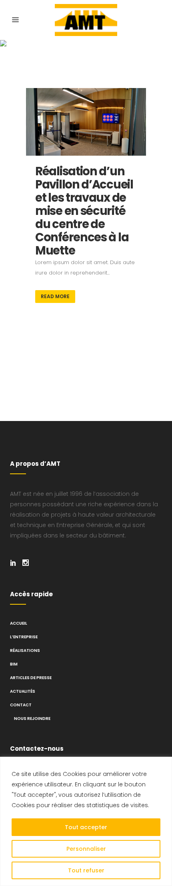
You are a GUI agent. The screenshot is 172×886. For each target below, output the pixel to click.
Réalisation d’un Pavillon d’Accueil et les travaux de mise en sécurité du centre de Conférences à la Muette (84, 211)
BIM (14, 664)
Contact (21, 705)
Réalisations (25, 650)
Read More (55, 296)
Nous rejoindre (32, 719)
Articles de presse (31, 678)
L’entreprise (24, 637)
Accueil (18, 623)
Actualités (22, 691)
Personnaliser (86, 849)
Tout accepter (86, 827)
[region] (86, 821)
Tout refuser (86, 870)
